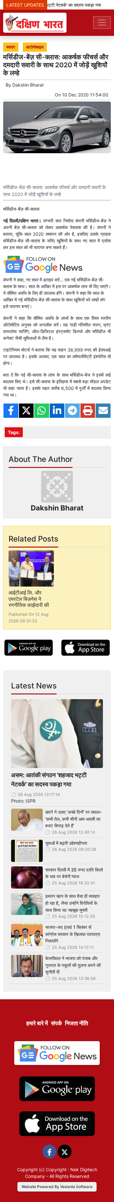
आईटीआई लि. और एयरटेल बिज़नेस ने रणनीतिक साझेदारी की (29, 598)
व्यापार (10, 47)
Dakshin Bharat (28, 85)
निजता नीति (76, 1023)
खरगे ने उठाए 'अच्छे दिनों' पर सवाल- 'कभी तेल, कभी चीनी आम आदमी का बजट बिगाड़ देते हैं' (73, 818)
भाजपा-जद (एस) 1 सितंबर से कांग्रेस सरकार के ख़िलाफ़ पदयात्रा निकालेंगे (72, 933)
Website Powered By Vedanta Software (57, 1186)
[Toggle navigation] (102, 22)
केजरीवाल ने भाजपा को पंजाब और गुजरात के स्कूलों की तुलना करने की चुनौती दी (73, 965)
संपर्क (56, 1023)
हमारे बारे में (37, 1023)
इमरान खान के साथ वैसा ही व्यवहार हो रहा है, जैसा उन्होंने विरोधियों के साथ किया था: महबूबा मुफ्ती (72, 902)
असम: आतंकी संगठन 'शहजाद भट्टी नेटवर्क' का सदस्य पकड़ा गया (48, 779)
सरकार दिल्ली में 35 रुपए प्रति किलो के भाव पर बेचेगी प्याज (74, 873)
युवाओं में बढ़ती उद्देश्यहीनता (66, 843)
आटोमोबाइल (35, 47)
